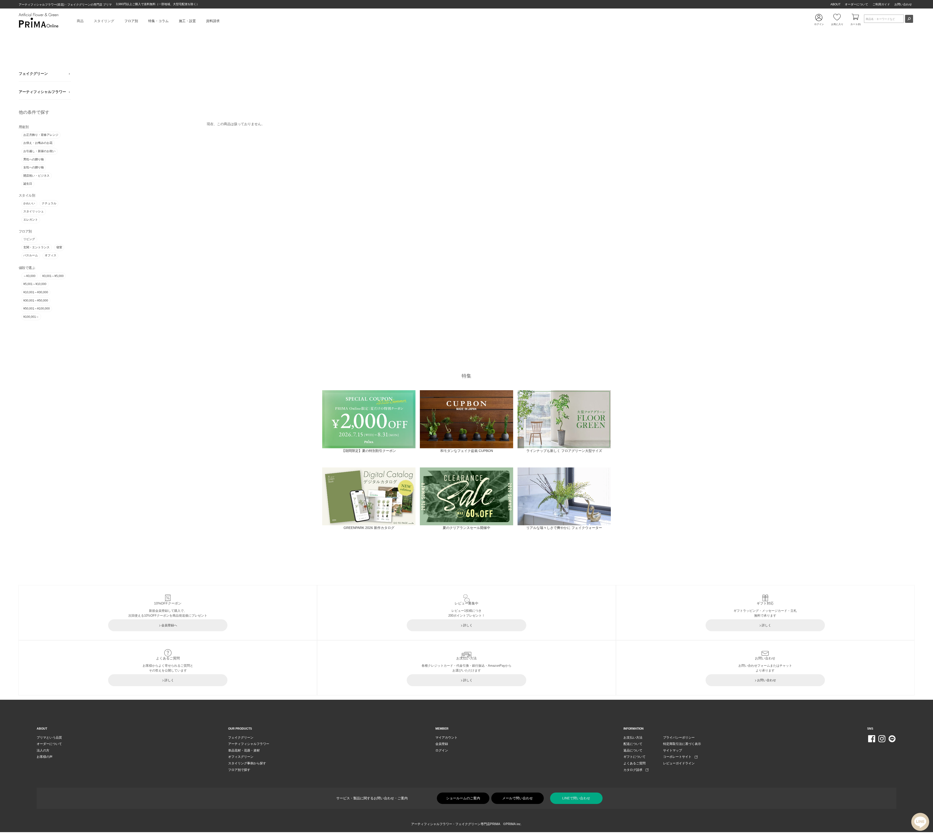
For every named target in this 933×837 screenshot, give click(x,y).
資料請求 (213, 21)
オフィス (50, 255)
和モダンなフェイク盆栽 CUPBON (466, 451)
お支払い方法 (632, 737)
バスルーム (30, 255)
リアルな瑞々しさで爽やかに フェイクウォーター (564, 528)
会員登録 (441, 744)
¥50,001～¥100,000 (36, 308)
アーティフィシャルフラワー (42, 92)
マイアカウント (446, 737)
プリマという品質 (49, 737)
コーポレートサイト (679, 757)
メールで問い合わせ (517, 798)
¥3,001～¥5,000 (53, 276)
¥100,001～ (31, 317)
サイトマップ (672, 750)
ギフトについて (634, 757)
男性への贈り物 (33, 159)
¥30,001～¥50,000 (35, 300)
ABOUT (835, 4)
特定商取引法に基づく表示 (682, 744)
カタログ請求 (634, 770)
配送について (632, 744)
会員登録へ (169, 625)
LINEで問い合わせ (576, 798)
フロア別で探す (239, 770)
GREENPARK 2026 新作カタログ (369, 528)
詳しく (468, 625)
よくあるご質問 (634, 763)
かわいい (29, 203)
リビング (29, 239)
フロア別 (131, 21)
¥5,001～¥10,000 (34, 284)
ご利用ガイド (881, 4)
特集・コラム (158, 21)
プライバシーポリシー (679, 737)
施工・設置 (187, 21)
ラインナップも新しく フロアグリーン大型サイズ (564, 451)
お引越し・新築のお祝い (39, 151)
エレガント (30, 219)
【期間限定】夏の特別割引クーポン (369, 451)
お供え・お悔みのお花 (37, 143)
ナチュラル (49, 203)
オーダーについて (856, 4)
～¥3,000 (29, 276)
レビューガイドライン (679, 763)
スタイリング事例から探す (247, 763)
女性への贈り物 (33, 167)
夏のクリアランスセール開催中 (466, 528)
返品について (632, 750)
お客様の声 (44, 757)
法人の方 (43, 750)
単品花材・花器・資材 (244, 750)
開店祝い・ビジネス (36, 175)
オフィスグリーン (240, 757)
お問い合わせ (903, 4)
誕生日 (27, 183)
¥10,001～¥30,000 (35, 292)
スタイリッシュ (33, 211)
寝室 (59, 247)
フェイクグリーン (33, 74)
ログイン (441, 750)
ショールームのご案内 (463, 798)
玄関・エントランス (36, 247)
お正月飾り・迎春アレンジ (40, 135)
